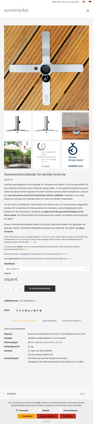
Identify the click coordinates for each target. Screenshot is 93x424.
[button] (88, 10)
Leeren (7, 273)
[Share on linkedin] (28, 310)
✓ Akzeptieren (26, 416)
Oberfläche (9, 263)
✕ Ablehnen (67, 416)
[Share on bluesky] (34, 310)
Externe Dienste (70, 411)
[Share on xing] (37, 310)
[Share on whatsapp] (31, 310)
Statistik (45, 411)
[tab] (49, 322)
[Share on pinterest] (25, 310)
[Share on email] (40, 310)
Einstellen (46, 421)
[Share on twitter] (19, 310)
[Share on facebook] (17, 310)
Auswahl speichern (47, 416)
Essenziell (23, 411)
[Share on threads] (22, 310)
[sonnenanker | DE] (16, 10)
